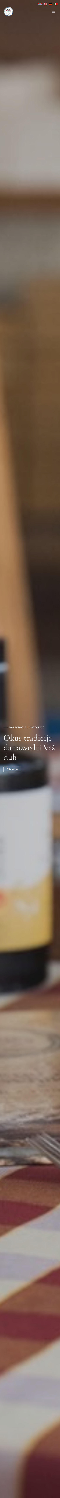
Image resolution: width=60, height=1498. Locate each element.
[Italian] (55, 4)
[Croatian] (39, 4)
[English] (44, 4)
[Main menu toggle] (53, 12)
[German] (50, 4)
